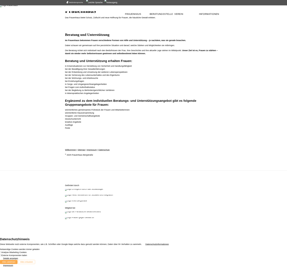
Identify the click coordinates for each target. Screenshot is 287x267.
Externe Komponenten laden (14, 255)
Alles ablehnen (8, 262)
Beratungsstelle (161, 14)
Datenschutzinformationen (157, 244)
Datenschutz (104, 150)
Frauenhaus (133, 14)
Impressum (92, 150)
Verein (178, 14)
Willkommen (70, 150)
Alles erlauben (26, 262)
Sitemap (81, 150)
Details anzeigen (10, 258)
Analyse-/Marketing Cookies (14, 252)
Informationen (209, 14)
